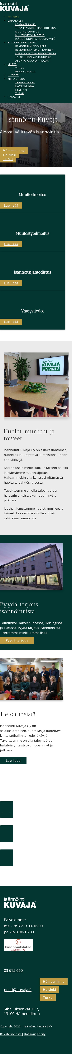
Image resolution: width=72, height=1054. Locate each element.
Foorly (41, 1034)
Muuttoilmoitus (27, 31)
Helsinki (21, 89)
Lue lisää (11, 205)
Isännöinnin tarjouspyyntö (35, 39)
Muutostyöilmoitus (30, 35)
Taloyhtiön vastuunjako (33, 57)
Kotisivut (30, 1034)
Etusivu (13, 17)
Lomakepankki (25, 24)
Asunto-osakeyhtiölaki (32, 60)
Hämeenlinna (24, 86)
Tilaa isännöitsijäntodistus (35, 28)
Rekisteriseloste (11, 1034)
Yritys (12, 64)
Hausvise (14, 97)
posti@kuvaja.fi (17, 989)
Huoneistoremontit (22, 42)
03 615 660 (13, 970)
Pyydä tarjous (17, 640)
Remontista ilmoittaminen (34, 49)
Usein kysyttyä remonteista (35, 53)
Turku (19, 93)
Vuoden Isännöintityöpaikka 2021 (32, 821)
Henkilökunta (25, 71)
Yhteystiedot (17, 78)
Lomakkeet (15, 20)
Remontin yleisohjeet (30, 46)
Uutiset (13, 75)
